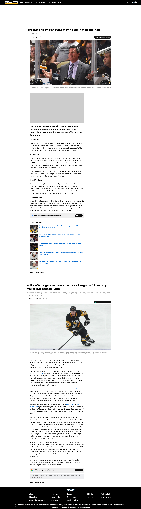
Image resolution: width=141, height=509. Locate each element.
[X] (127, 2)
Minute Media (20, 504)
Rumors (27, 2)
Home (31, 272)
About (31, 494)
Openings (54, 494)
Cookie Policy (89, 497)
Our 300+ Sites (89, 494)
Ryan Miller (69, 404)
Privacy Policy (55, 497)
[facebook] (130, 2)
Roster (48, 2)
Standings (42, 2)
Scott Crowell (33, 298)
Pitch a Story (33, 497)
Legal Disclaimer (106, 497)
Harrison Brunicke (76, 389)
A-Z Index (54, 500)
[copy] (40, 37)
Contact (69, 494)
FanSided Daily (105, 494)
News (21, 2)
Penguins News (39, 272)
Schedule (34, 2)
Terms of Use (71, 497)
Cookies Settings (72, 500)
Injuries (54, 2)
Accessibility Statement (37, 500)
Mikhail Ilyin (39, 373)
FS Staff (31, 33)
